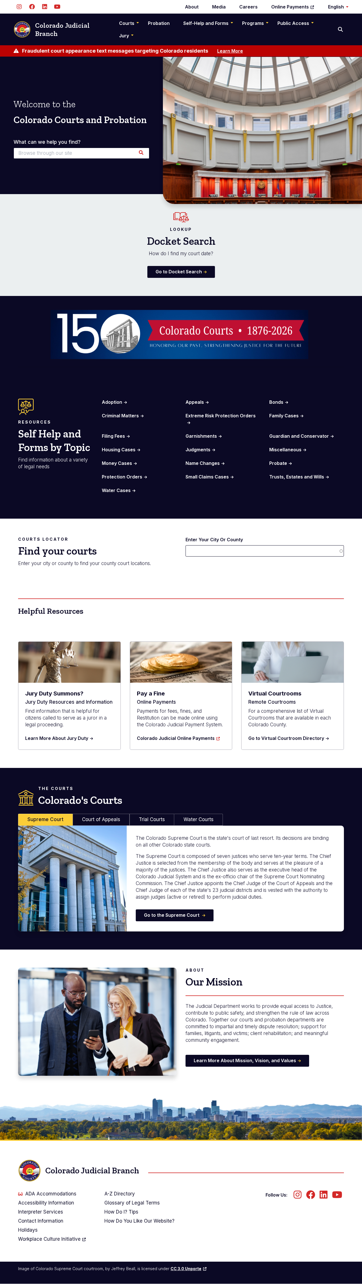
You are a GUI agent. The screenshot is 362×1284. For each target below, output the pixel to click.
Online (290, 7)
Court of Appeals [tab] (101, 819)
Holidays (28, 1230)
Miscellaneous (285, 449)
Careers (248, 7)
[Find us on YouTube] (57, 6)
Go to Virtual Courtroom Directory (286, 738)
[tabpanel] (181, 878)
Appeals (195, 402)
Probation (159, 23)
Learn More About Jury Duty (56, 738)
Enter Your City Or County (214, 539)
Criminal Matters (120, 415)
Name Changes (203, 463)
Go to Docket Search (179, 271)
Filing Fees (113, 436)
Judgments (198, 449)
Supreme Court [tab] (45, 819)
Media (219, 7)
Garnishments (201, 436)
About (192, 7)
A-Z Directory (119, 1194)
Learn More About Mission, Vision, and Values (245, 1060)
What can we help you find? (47, 142)
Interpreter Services (40, 1212)
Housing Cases (118, 449)
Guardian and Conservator (299, 436)
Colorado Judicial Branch (62, 29)
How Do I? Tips (121, 1212)
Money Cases (117, 463)
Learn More (230, 51)
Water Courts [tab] (199, 819)
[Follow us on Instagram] (19, 6)
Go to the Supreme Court (172, 915)
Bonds (276, 402)
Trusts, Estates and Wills (296, 477)
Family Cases (284, 415)
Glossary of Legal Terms (132, 1203)
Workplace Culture (49, 1239)
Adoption (112, 402)
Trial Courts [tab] (152, 819)
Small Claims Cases (207, 477)
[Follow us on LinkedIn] (44, 6)
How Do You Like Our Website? (139, 1221)
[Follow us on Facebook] (31, 6)
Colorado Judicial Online (176, 738)
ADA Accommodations (50, 1194)
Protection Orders (122, 477)
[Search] (340, 29)
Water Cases (116, 490)
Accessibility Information (46, 1203)
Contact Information (40, 1221)
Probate (278, 463)
